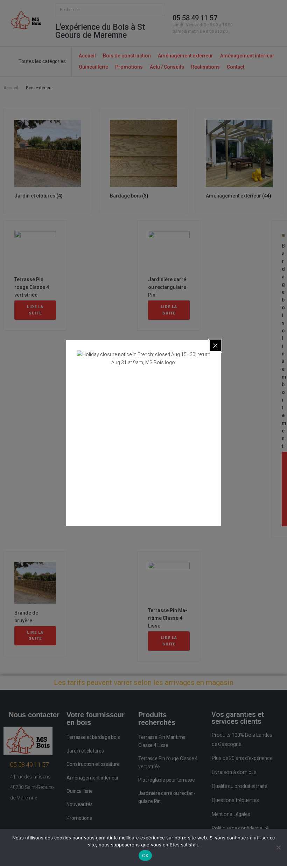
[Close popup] (215, 345)
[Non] (278, 847)
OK (145, 855)
